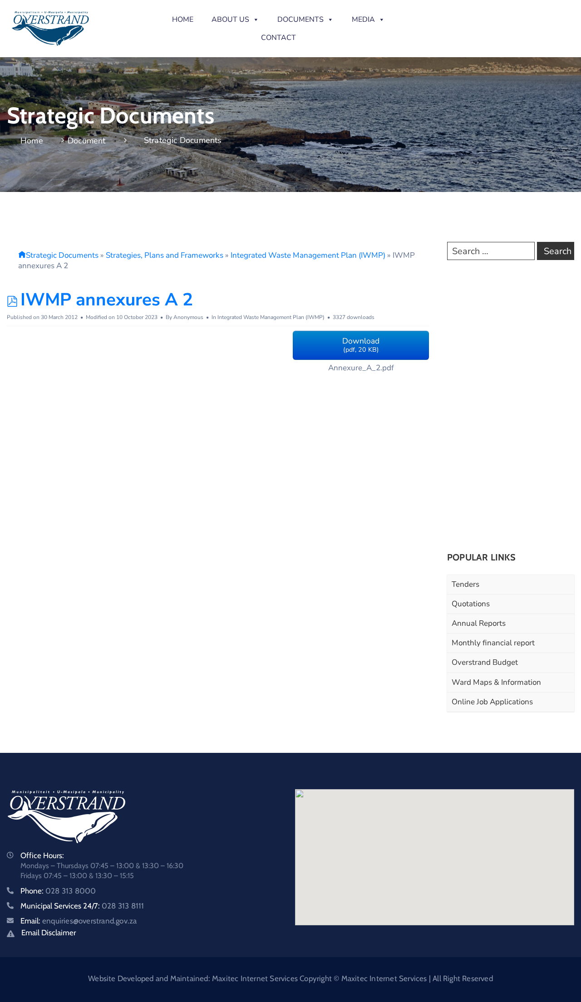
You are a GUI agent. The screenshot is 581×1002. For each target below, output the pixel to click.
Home (182, 20)
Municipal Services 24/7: (82, 905)
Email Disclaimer (48, 932)
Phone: (58, 890)
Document (87, 140)
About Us (230, 20)
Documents (300, 20)
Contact (278, 38)
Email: (78, 920)
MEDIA (363, 20)
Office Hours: (42, 855)
